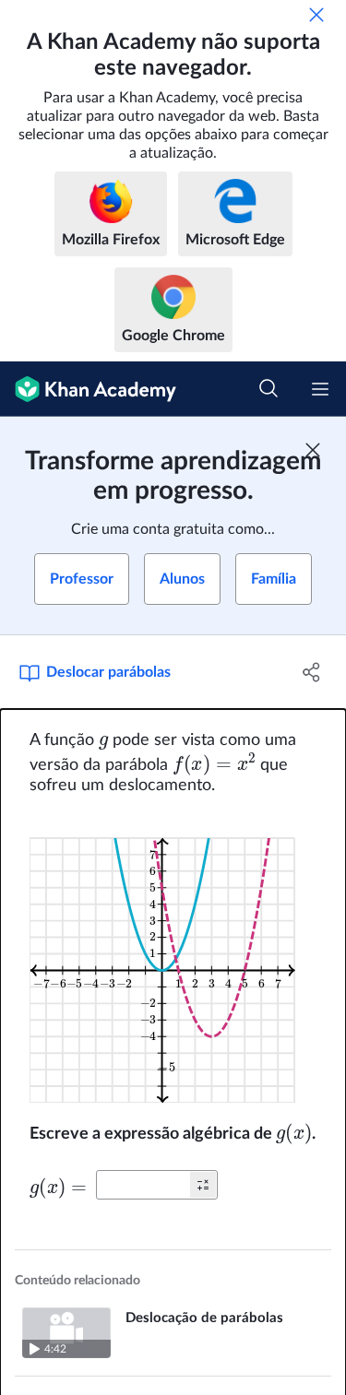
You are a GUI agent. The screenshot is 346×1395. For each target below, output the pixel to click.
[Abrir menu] (320, 389)
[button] (203, 1185)
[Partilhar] (312, 672)
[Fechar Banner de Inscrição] (312, 450)
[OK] (316, 15)
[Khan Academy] (88, 389)
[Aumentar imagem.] (173, 959)
